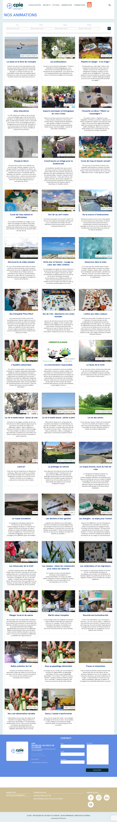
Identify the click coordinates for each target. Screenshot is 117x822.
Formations (79, 5)
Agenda (89, 7)
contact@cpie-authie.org (39, 762)
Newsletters (11, 792)
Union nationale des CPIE (42, 795)
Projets (47, 5)
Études (56, 5)
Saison (65, 25)
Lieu (17, 25)
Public (41, 25)
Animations (67, 5)
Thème (89, 25)
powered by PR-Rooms (58, 818)
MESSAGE (90, 743)
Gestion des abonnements (15, 795)
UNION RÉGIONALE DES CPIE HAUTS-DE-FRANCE (48, 799)
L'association (34, 5)
